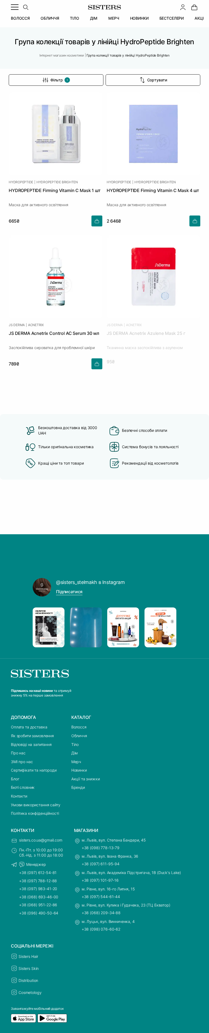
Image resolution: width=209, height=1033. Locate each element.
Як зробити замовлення (32, 735)
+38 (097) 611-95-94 (100, 863)
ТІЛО (74, 18)
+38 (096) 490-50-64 (38, 913)
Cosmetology (30, 992)
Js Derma (17, 325)
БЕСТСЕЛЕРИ (171, 18)
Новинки (79, 770)
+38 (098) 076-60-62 (101, 929)
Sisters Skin (29, 968)
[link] (194, 7)
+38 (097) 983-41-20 (38, 888)
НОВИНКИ (139, 18)
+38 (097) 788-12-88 (38, 880)
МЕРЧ (113, 18)
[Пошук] (25, 7)
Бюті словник (23, 787)
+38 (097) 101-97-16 (100, 880)
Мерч (76, 761)
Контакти (19, 796)
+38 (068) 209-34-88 (101, 912)
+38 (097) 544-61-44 (101, 896)
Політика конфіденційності (35, 813)
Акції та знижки (85, 779)
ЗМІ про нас (22, 761)
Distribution (28, 980)
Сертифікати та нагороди (34, 770)
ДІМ (94, 18)
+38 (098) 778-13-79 (100, 847)
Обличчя (79, 735)
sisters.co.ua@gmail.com (40, 840)
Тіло (75, 744)
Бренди (78, 787)
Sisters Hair (28, 956)
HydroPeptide (21, 182)
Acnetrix (36, 325)
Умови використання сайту (35, 804)
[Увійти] (183, 7)
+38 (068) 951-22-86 (38, 904)
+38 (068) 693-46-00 (38, 897)
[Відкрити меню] (15, 7)
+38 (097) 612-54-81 (38, 872)
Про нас (18, 753)
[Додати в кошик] (96, 221)
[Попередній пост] (42, 627)
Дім (74, 753)
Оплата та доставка (29, 727)
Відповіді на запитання (31, 744)
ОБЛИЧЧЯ (50, 18)
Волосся (79, 727)
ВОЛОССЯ (20, 18)
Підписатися (69, 591)
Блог (15, 779)
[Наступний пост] (167, 627)
